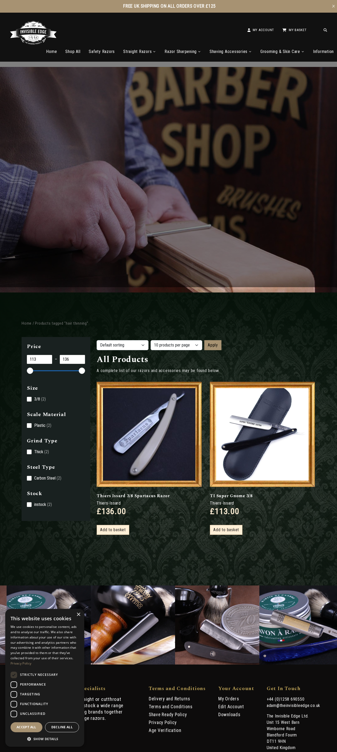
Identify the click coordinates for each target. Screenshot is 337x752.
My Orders (228, 698)
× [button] (78, 615)
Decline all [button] (62, 727)
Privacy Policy (163, 722)
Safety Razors (102, 51)
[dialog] (44, 678)
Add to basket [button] (113, 529)
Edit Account (231, 706)
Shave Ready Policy (168, 714)
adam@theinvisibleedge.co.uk (293, 705)
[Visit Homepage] (33, 43)
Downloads (229, 714)
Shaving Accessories (228, 51)
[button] (45, 738)
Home (51, 51)
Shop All (72, 51)
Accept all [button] (26, 727)
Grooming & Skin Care (280, 51)
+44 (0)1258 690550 (286, 699)
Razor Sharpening (181, 51)
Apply (213, 345)
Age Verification (165, 730)
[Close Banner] (333, 6)
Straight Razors (137, 51)
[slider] (30, 371)
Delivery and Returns (169, 698)
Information (323, 51)
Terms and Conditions (170, 706)
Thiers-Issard (109, 503)
